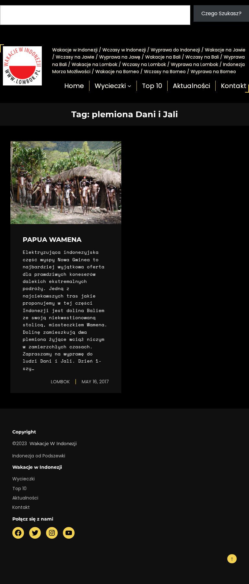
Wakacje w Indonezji (53, 443)
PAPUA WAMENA (52, 239)
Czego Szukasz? (221, 13)
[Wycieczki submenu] (129, 86)
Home (74, 85)
